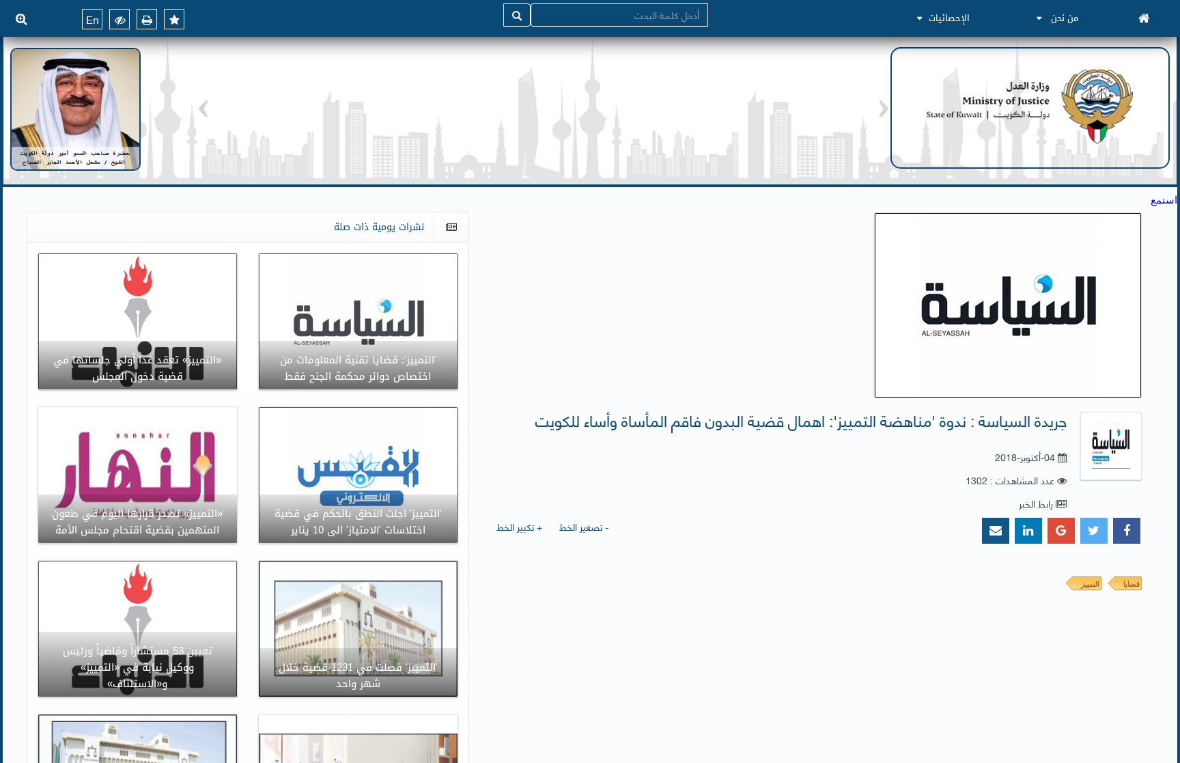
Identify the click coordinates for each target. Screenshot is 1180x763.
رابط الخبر (1036, 503)
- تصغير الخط (583, 526)
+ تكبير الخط (519, 526)
